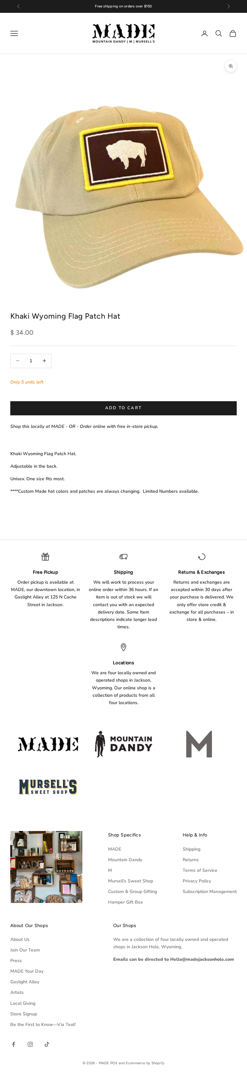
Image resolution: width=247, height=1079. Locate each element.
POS (114, 1063)
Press (16, 961)
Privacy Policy (197, 881)
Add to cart (123, 408)
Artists (17, 992)
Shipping (191, 849)
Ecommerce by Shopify (145, 1063)
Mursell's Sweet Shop (130, 881)
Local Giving (22, 1003)
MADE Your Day (26, 971)
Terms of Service (200, 870)
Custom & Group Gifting (132, 892)
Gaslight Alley (24, 982)
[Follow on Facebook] (13, 1044)
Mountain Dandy (125, 860)
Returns (191, 860)
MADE (114, 849)
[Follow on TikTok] (47, 1044)
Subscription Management (210, 892)
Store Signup (23, 1014)
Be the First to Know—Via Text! (43, 1025)
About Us (20, 939)
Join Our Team (25, 950)
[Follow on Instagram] (30, 1044)
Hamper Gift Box (125, 902)
